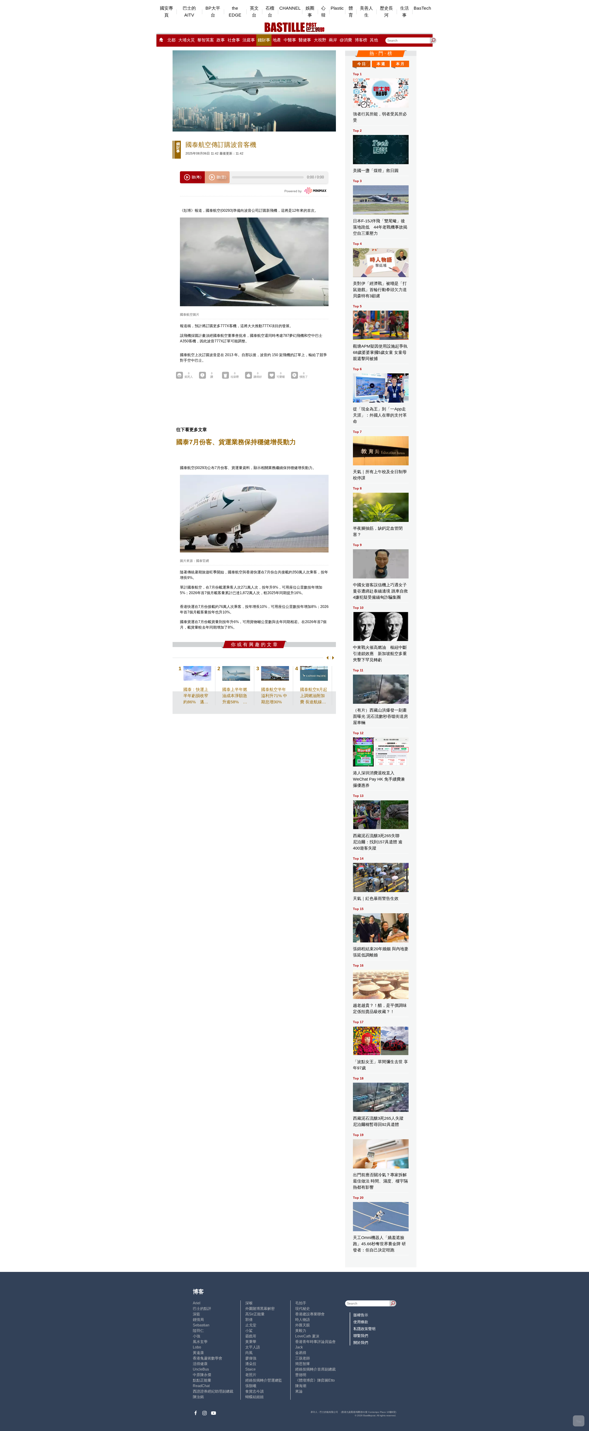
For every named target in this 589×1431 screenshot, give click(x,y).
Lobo (197, 1347)
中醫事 (290, 40)
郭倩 (249, 1320)
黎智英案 (205, 40)
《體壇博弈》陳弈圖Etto (315, 1380)
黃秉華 (250, 1342)
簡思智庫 (302, 1364)
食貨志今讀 (254, 1391)
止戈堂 (250, 1325)
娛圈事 (310, 11)
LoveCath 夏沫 (307, 1336)
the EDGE (235, 11)
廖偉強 (250, 1358)
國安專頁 (166, 11)
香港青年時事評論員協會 (315, 1342)
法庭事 (249, 40)
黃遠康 (198, 1353)
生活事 (404, 11)
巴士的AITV (189, 11)
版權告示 (360, 1315)
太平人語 (252, 1347)
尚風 (249, 1353)
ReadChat (201, 1386)
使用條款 (360, 1322)
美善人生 (366, 11)
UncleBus (201, 1369)
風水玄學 (200, 1342)
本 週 (381, 64)
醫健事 (305, 40)
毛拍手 (300, 1303)
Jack (299, 1347)
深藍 (196, 1314)
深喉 (249, 1303)
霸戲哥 (250, 1336)
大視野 (320, 40)
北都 (171, 40)
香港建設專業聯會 (310, 1314)
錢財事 (264, 40)
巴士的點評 (202, 1309)
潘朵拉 (250, 1364)
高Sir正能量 (255, 1314)
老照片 (250, 1375)
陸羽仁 (198, 1331)
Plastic (337, 8)
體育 (351, 11)
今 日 (361, 64)
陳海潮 (300, 1386)
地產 (277, 40)
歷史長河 (386, 11)
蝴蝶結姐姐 (254, 1397)
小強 (196, 1336)
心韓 (323, 11)
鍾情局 (198, 1320)
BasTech (422, 8)
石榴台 (270, 11)
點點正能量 (202, 1380)
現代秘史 (302, 1309)
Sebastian (201, 1325)
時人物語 (302, 1320)
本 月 (400, 64)
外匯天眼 (302, 1325)
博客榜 (361, 40)
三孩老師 (302, 1358)
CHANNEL (290, 8)
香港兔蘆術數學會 (207, 1358)
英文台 (254, 11)
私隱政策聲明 (364, 1329)
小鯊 (249, 1331)
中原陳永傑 (202, 1375)
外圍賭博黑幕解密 (260, 1309)
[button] (326, 658)
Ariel (196, 1303)
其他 (374, 40)
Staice (250, 1369)
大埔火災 (186, 40)
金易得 (300, 1353)
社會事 (234, 40)
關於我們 (360, 1343)
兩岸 (333, 40)
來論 (299, 1391)
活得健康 (200, 1364)
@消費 (346, 40)
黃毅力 (300, 1331)
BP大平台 (212, 11)
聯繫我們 (360, 1336)
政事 (221, 40)
